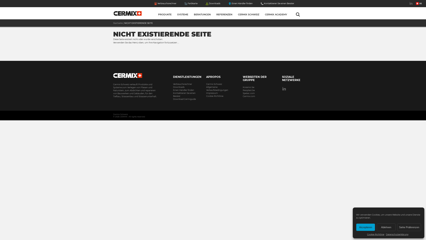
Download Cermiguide (184, 99)
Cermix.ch (135, 74)
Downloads (214, 3)
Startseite (127, 14)
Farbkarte (193, 3)
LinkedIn (411, 5)
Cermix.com (249, 96)
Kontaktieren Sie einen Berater (279, 3)
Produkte (165, 14)
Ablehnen (386, 227)
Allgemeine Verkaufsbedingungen (217, 88)
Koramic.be (248, 87)
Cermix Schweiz (248, 14)
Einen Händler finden (242, 3)
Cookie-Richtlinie (375, 234)
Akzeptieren (365, 227)
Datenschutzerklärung (397, 234)
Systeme (182, 14)
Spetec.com (249, 93)
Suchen (298, 14)
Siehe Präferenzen (409, 227)
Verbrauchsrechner (166, 3)
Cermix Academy (276, 14)
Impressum (212, 93)
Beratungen (202, 14)
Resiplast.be (249, 90)
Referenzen (224, 14)
